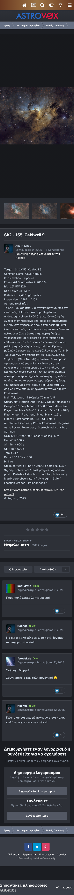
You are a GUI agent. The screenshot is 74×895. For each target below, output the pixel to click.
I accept (65, 887)
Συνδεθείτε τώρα (37, 815)
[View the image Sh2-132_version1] (16, 211)
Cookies (61, 854)
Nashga (26, 245)
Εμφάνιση (29, 854)
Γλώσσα (13, 854)
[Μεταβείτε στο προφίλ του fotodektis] (10, 661)
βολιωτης (24, 585)
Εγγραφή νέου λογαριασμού (37, 791)
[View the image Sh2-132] (44, 211)
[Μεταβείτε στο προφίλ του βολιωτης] (10, 588)
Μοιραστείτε (19, 569)
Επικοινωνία (46, 854)
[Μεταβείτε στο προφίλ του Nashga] (8, 248)
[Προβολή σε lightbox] (37, 115)
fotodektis (24, 658)
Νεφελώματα (16, 545)
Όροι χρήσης (8, 889)
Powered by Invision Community (37, 858)
